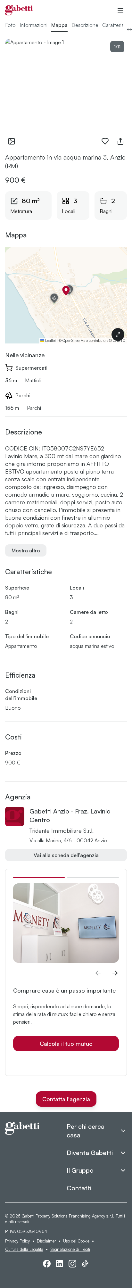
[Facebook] (47, 1263)
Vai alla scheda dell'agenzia (66, 855)
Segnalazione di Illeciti (70, 1249)
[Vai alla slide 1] (39, 877)
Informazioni (33, 25)
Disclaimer (46, 1240)
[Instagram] (72, 1263)
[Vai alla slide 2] (93, 877)
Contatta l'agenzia (66, 1098)
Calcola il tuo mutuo (66, 1043)
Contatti (79, 1188)
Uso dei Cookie (76, 1240)
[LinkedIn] (59, 1263)
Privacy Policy (17, 1240)
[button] (66, 290)
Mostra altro (26, 550)
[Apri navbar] (120, 10)
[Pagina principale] (19, 10)
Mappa (59, 25)
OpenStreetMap (75, 340)
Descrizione (84, 25)
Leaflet (50, 340)
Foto (10, 25)
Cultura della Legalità (24, 1249)
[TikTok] (85, 1263)
